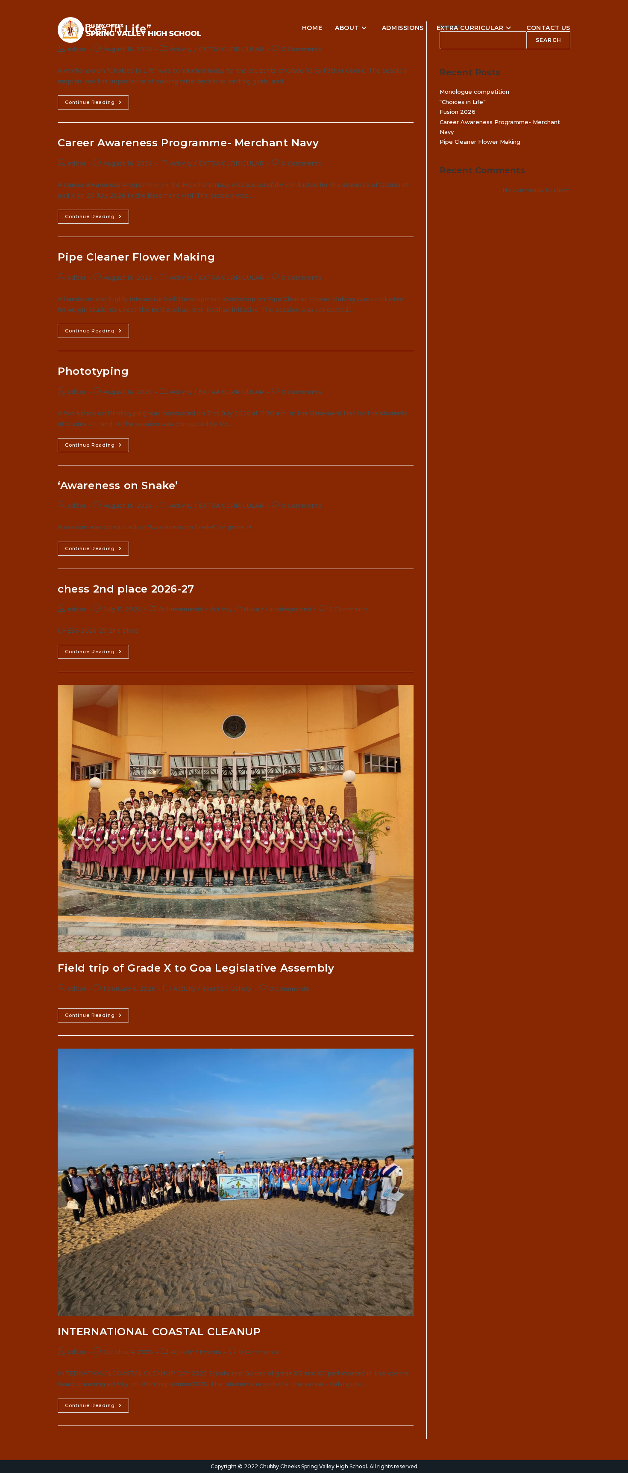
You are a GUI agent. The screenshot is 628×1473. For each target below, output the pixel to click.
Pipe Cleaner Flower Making (136, 257)
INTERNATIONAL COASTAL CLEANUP (159, 1331)
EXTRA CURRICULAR (231, 49)
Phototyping (93, 371)
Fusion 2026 (457, 111)
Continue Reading (97, 104)
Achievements (180, 609)
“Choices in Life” (463, 101)
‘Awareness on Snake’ (118, 485)
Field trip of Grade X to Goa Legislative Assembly (196, 968)
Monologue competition (474, 91)
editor (76, 49)
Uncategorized (288, 609)
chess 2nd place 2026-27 (126, 589)
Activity (181, 49)
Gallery (241, 989)
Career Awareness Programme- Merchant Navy (188, 142)
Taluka (249, 609)
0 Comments (302, 49)
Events (213, 989)
